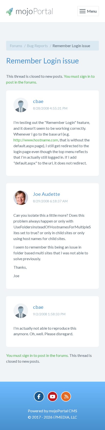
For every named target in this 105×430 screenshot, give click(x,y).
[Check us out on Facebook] (39, 396)
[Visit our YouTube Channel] (52, 396)
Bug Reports (37, 45)
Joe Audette (46, 194)
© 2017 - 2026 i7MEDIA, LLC (52, 417)
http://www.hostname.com (35, 140)
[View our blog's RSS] (66, 396)
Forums (16, 45)
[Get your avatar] (20, 109)
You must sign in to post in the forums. (37, 355)
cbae (38, 101)
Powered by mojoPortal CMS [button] (52, 410)
